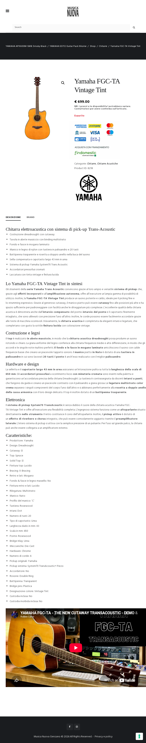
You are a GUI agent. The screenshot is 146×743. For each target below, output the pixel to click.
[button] (63, 82)
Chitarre (103, 46)
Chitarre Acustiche (107, 164)
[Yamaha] (88, 187)
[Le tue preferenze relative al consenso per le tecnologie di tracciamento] (139, 736)
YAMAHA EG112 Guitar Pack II (65, 46)
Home (83, 46)
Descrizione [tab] (13, 217)
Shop (93, 46)
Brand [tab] (30, 217)
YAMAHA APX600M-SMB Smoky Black (26, 46)
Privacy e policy (104, 736)
